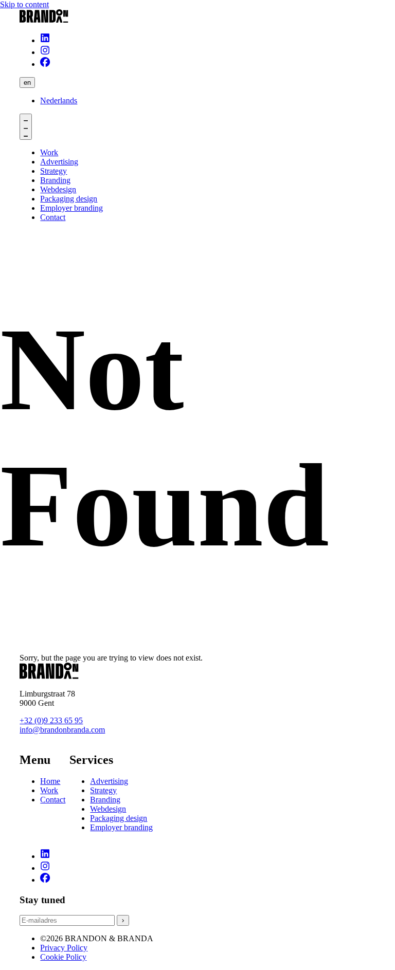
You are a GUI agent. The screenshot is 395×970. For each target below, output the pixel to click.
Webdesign (108, 808)
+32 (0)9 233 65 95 (51, 720)
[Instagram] (45, 52)
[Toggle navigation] (26, 127)
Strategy (103, 790)
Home (50, 781)
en (27, 82)
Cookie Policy (63, 957)
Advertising (109, 781)
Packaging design (118, 818)
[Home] (197, 17)
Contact (52, 799)
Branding (105, 799)
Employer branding (121, 827)
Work (49, 790)
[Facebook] (45, 64)
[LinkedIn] (45, 40)
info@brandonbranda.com (62, 729)
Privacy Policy (63, 947)
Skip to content (24, 4)
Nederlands (58, 100)
